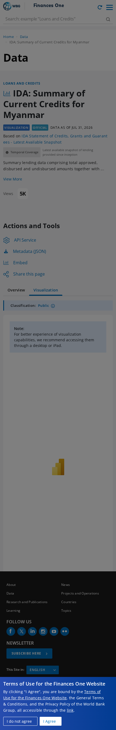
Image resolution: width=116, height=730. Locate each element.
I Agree (49, 721)
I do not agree (19, 721)
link (70, 710)
